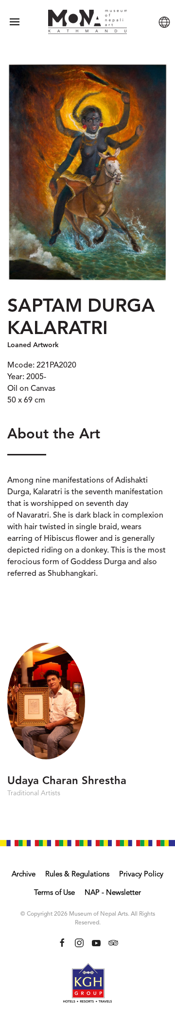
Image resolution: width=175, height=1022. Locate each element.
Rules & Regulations (77, 874)
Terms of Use (54, 893)
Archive (23, 874)
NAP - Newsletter (113, 893)
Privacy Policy (141, 874)
